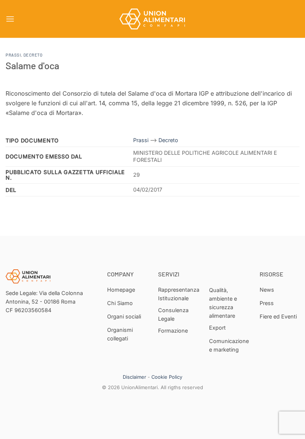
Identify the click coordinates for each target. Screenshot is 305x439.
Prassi (13, 54)
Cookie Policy (166, 377)
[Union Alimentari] (152, 19)
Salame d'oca (32, 65)
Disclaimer (134, 377)
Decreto (33, 54)
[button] (10, 19)
